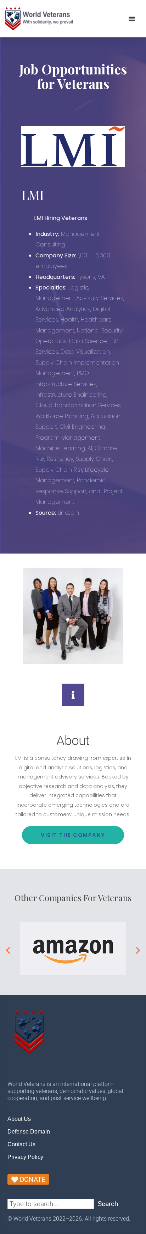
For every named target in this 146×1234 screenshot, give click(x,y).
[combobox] (50, 1204)
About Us (19, 1119)
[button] (8, 950)
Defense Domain (28, 1132)
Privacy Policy (25, 1157)
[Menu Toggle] (131, 18)
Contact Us (21, 1144)
